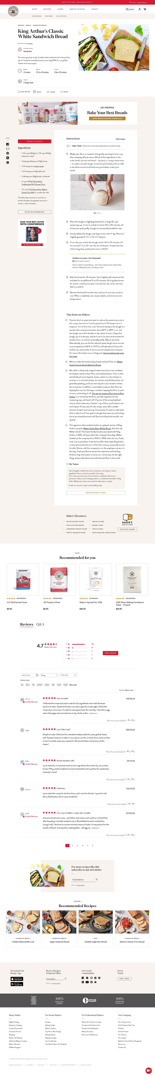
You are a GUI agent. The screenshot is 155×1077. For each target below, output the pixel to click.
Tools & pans (97, 529)
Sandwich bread (39, 25)
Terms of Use (53, 1065)
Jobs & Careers (123, 1031)
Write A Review (110, 653)
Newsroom (121, 1044)
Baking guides (98, 522)
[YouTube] (87, 982)
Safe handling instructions (104, 533)
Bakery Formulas (87, 1031)
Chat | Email (124, 979)
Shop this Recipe (35, 141)
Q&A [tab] (40, 624)
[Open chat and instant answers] (149, 1071)
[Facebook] (83, 978)
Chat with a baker (127, 529)
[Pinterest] (99, 978)
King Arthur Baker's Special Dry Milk (34, 191)
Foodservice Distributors (90, 1028)
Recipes (47, 9)
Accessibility (29, 1065)
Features (49, 16)
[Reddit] (91, 982)
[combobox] (49, 675)
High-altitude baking (75, 525)
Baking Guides (50, 1025)
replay (98, 212)
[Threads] (95, 978)
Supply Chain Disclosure (15, 1065)
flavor (27, 685)
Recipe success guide (75, 522)
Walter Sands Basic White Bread (97, 428)
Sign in (139, 9)
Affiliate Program (15, 1047)
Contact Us (122, 1047)
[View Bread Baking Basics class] (97, 263)
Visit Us (133, 2)
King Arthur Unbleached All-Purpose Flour (33, 183)
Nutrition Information (34, 212)
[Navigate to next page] (93, 845)
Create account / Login (96, 493)
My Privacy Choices (86, 1065)
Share (52, 92)
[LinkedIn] (83, 982)
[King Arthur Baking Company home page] (13, 11)
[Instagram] (91, 978)
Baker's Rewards (142, 2)
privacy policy (81, 885)
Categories (36, 16)
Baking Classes (50, 1034)
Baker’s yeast (97, 525)
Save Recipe (25, 92)
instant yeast (39, 166)
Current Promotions (16, 1028)
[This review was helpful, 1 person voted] (128, 720)
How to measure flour (75, 533)
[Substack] (95, 982)
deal (53, 685)
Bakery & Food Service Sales (91, 1022)
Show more (73, 684)
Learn (61, 9)
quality (47, 685)
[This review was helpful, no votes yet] (128, 751)
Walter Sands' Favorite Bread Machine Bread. (96, 363)
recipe (59, 685)
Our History (122, 1034)
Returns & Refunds (15, 1038)
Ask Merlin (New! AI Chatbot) (56, 1044)
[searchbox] (27, 675)
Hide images (120, 138)
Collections (61, 16)
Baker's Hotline (50, 1028)
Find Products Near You (126, 1025)
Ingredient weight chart (76, 529)
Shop (34, 9)
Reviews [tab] (26, 624)
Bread (28, 25)
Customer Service (15, 1031)
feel (33, 685)
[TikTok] (87, 978)
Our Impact (122, 1038)
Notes (65, 92)
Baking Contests (51, 1038)
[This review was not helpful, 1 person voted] (133, 804)
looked (65, 685)
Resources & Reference (90, 1034)
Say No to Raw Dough (53, 1031)
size (22, 685)
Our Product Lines (124, 1022)
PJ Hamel (29, 43)
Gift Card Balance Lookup (18, 1041)
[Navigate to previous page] (62, 845)
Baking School (77, 9)
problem (39, 685)
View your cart (144, 9)
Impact (95, 9)
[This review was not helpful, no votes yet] (132, 720)
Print (38, 92)
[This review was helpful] (128, 779)
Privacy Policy (41, 1065)
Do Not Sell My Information (68, 1065)
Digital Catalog (14, 1022)
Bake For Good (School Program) (129, 1041)
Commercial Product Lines (91, 1025)
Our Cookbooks (50, 1041)
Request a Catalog (15, 1025)
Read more (93, 713)
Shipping (12, 1034)
